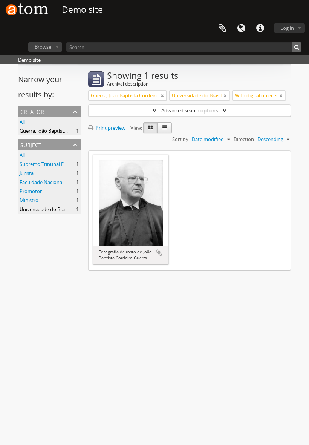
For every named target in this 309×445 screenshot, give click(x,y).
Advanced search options (189, 110)
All (22, 121)
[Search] (296, 47)
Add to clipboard (159, 252)
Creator (32, 111)
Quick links (260, 28)
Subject (30, 144)
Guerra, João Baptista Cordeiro (53, 130)
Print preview (110, 127)
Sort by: (181, 139)
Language (241, 28)
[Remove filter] (162, 95)
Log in (287, 28)
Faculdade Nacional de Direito (53, 182)
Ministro (29, 200)
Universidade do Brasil (44, 209)
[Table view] (164, 128)
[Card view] (150, 128)
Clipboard (222, 28)
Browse (43, 46)
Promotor (31, 191)
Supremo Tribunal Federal (49, 164)
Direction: (244, 139)
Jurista (27, 173)
